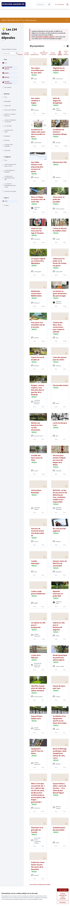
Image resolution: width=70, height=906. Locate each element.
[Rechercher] (49, 4)
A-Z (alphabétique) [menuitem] (35, 53)
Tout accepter (63, 890)
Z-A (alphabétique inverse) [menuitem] (44, 52)
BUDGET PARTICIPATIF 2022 (10, 20)
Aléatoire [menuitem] (20, 54)
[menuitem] (9, 53)
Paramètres (62, 902)
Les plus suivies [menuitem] (60, 52)
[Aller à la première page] (13, 4)
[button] (4, 59)
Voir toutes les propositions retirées (40, 884)
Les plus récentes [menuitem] (26, 53)
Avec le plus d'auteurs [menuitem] (66, 52)
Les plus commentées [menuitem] (52, 53)
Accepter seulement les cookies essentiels (63, 896)
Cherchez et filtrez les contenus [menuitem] (8, 49)
